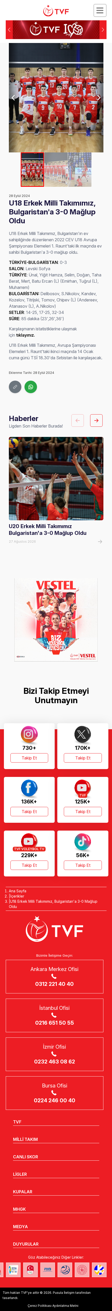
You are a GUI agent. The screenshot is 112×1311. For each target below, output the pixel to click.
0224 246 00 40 (54, 1100)
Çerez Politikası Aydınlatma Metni (53, 1306)
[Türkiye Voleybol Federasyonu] (56, 10)
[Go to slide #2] (56, 169)
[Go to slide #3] (79, 169)
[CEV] (99, 1270)
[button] (103, 29)
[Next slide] (98, 97)
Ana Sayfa (17, 891)
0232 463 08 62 (54, 1061)
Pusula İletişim (63, 1293)
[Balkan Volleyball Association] (65, 1270)
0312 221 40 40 (54, 984)
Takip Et (29, 757)
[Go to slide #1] (32, 169)
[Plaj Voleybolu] (13, 1270)
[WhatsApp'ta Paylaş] (30, 387)
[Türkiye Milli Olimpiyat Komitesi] (30, 1270)
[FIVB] (47, 1270)
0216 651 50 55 (54, 1022)
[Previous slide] (13, 97)
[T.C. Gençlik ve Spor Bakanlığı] (82, 1270)
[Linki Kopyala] (15, 387)
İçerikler (17, 896)
